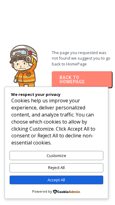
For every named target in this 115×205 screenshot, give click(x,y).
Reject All (56, 167)
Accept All (56, 180)
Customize (56, 155)
